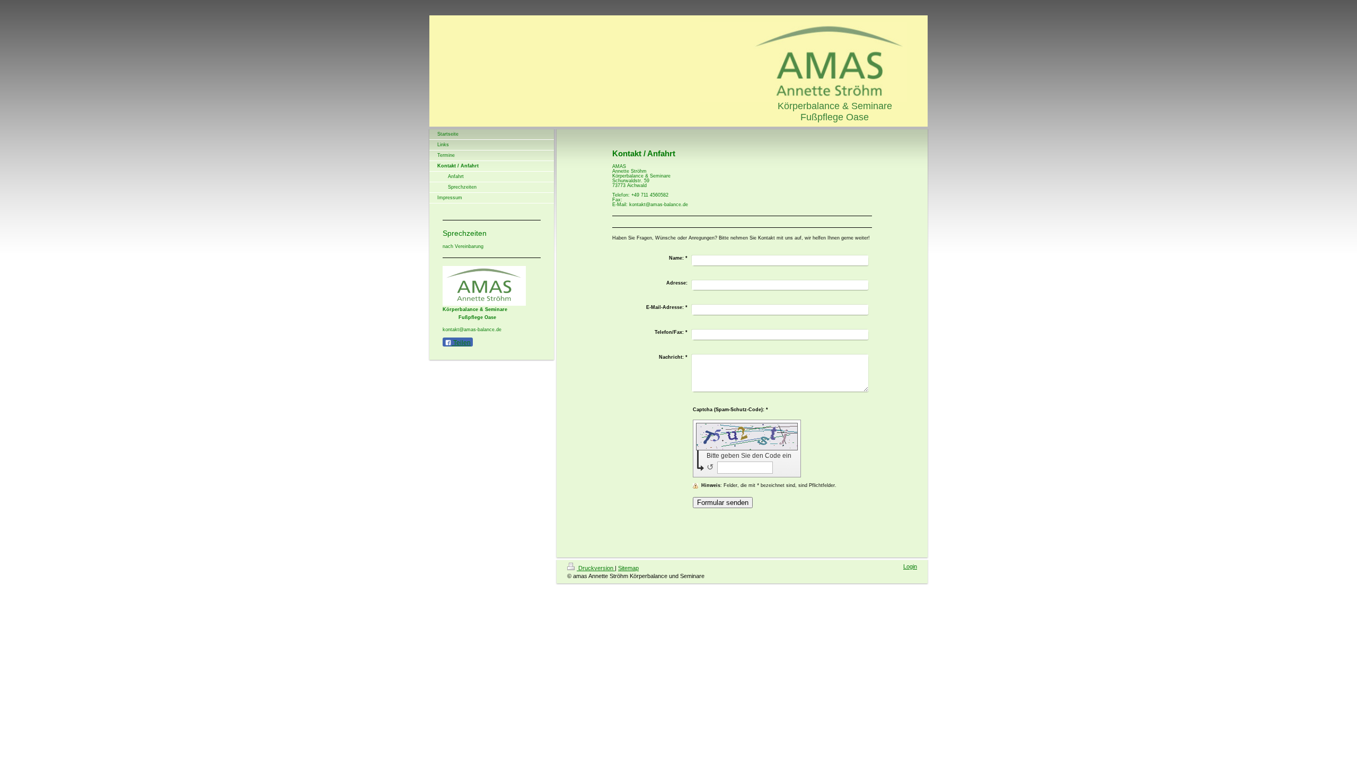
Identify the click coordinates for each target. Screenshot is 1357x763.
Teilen (461, 343)
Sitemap (628, 568)
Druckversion (596, 568)
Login (910, 566)
